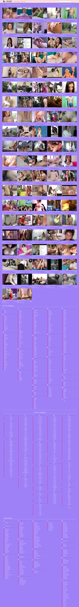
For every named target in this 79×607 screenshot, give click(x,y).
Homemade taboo (36, 541)
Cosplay (8, 80)
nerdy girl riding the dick (20, 19)
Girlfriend (35, 343)
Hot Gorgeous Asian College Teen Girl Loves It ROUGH (54, 78)
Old (49, 350)
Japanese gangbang (37, 565)
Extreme (25, 486)
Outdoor (50, 355)
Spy (69, 446)
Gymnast (40, 463)
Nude (24, 110)
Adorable (4, 287)
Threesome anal (65, 595)
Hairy (34, 360)
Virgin (64, 384)
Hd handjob (35, 533)
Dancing (25, 458)
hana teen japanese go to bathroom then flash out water (69, 300)
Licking (35, 406)
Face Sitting (35, 310)
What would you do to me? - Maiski (21, 300)
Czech (20, 347)
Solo (64, 332)
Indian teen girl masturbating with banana (52, 226)
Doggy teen (21, 549)
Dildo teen (20, 545)
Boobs (66, 110)
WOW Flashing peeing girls (35, 152)
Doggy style (21, 548)
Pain (49, 358)
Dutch (20, 368)
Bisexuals (5, 351)
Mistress (50, 322)
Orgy (54, 460)
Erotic (20, 375)
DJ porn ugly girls (19, 93)
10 (63, 4)
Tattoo (69, 463)
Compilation (19, 95)
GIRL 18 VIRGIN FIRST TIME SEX (66, 196)
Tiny (64, 363)
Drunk (26, 473)
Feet (40, 420)
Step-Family (35, 312)
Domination (20, 364)
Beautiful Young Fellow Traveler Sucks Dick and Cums (54, 93)
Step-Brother (11, 470)
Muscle (50, 332)
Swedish (65, 351)
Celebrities (20, 317)
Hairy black (35, 522)
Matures (50, 315)
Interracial (35, 382)
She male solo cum (66, 568)
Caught (53, 21)
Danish (20, 353)
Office (55, 455)
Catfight (20, 316)
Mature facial (65, 526)
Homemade (53, 36)
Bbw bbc (6, 558)
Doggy (26, 468)
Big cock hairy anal (7, 569)
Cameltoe (20, 311)
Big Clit (8, 36)
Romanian (54, 500)
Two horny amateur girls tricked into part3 (67, 137)
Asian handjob (7, 545)
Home (15, 1)
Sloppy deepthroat (65, 571)
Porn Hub (45, 109)
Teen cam (64, 588)
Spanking (65, 336)
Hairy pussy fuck (36, 527)
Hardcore (39, 110)
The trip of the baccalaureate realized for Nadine (23, 270)
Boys (38, 169)
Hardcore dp (36, 531)
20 (70, 4)
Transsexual (65, 369)
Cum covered (21, 536)
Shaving (65, 317)
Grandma (35, 349)
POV (49, 377)
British (5, 362)
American (21, 21)
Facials (35, 311)
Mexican (50, 317)
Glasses (40, 453)
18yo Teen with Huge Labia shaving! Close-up (53, 255)
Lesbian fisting (51, 525)
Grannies (40, 458)
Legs (34, 404)
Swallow (69, 456)
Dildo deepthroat (21, 544)
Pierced (50, 372)
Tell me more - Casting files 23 (36, 285)
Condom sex (21, 332)
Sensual (65, 315)
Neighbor (50, 338)
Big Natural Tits (67, 80)
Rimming (50, 391)
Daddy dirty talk (21, 540)
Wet (64, 392)
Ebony (20, 371)
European (22, 95)
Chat (19, 320)
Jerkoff (35, 389)
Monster (50, 327)
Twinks (69, 478)
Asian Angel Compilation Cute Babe (52, 196)
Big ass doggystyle (7, 567)
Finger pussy (21, 569)
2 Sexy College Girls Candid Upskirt (22, 152)
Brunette (24, 36)
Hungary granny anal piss (37, 546)
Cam (19, 310)
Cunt (25, 451)
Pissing (50, 373)
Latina (40, 509)
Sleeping (65, 327)
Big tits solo (6, 573)
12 (64, 4)
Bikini (5, 350)
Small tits (69, 435)
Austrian (70, 184)
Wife (64, 395)
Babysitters (5, 335)
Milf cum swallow (65, 531)
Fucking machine (36, 332)
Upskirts (69, 485)
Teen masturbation (65, 594)
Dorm (39, 228)
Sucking (65, 348)
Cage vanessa (21, 522)
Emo (7, 302)
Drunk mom (21, 553)
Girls (50, 36)
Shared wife (65, 567)
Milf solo (64, 532)
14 (66, 4)
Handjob (35, 361)
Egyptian (20, 372)
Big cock (51, 21)
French (55, 110)
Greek (35, 353)
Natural (55, 443)
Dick (22, 287)
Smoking (69, 436)
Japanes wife (36, 562)
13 (65, 4)
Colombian (68, 95)
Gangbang (35, 338)
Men (49, 316)
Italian (35, 383)
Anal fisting (6, 535)
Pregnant (50, 378)
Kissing (35, 392)
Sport (64, 338)
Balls (5, 336)
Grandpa (35, 350)
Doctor (20, 360)
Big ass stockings (7, 568)
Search (74, 1)
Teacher (65, 358)
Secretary (69, 420)
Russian (50, 396)
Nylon (49, 345)
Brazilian (5, 361)
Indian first (35, 550)
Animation (5, 319)
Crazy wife (20, 533)
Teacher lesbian (65, 584)
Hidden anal (35, 536)
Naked (55, 442)
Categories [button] (18, 1)
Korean (40, 501)
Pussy (49, 383)
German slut (21, 579)
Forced (40, 435)
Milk (49, 321)
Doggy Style (51, 154)
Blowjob (68, 36)
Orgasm (50, 352)
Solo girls (64, 572)
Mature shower (65, 527)
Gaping (35, 339)
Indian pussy (36, 554)
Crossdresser (21, 337)
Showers (65, 320)
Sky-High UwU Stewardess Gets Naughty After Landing (10, 78)
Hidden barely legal (37, 537)
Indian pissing (36, 553)
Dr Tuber (45, 183)
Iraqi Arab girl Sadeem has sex (66, 285)
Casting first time (21, 527)
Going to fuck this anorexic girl (21, 226)
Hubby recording (36, 543)
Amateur (4, 21)
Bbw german (7, 559)
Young (69, 507)
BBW (5, 340)
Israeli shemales (36, 558)
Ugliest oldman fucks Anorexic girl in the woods (9, 137)
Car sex (20, 312)
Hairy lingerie (36, 525)
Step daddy (64, 576)
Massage (50, 311)
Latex (34, 400)
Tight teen (64, 600)
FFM (40, 425)
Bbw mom (6, 562)
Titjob (64, 364)
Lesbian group (51, 526)
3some (5, 311)
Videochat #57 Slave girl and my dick (22, 48)
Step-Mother (55, 436)
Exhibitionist (25, 485)
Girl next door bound (22, 580)
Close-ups (10, 95)
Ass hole (5, 327)
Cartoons (25, 420)
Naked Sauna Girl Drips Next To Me (66, 211)
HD (51, 36)
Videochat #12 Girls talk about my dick (52, 270)
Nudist (55, 448)
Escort (20, 376)
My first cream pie (65, 537)
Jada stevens (36, 561)
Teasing (65, 359)
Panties (50, 362)
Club (19, 327)
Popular (22, 1)
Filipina (35, 320)
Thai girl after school (5, 48)
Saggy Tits (65, 310)
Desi (67, 21)
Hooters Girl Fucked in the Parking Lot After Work (9, 255)
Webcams (67, 154)
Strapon (69, 451)
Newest (24, 1)
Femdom (35, 316)
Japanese (35, 386)
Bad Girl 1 (48, 152)
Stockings (65, 343)
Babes (38, 36)
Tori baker (64, 605)
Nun (49, 343)
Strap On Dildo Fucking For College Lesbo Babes (23, 211)
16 (67, 4)
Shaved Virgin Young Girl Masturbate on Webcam (68, 122)
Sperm (64, 337)
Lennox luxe (50, 522)
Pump (49, 382)
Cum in (20, 537)
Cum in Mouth (21, 342)
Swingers (65, 352)
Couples (8, 154)
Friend (35, 331)
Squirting (65, 342)
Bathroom (5, 339)
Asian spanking (7, 546)
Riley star (64, 559)
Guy (34, 355)
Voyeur (69, 492)
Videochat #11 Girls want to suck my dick (22, 285)
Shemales (69, 425)
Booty (11, 465)
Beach (11, 449)
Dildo (6, 302)
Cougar (20, 333)
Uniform (65, 377)
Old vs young (65, 545)
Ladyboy (35, 399)
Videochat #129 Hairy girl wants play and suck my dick (39, 255)
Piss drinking (65, 549)
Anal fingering (7, 534)
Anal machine (7, 536)
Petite (55, 477)
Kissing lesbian (36, 572)
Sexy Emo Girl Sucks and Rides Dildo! (7, 300)
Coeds (38, 243)
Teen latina (64, 593)
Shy (64, 321)
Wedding (65, 391)
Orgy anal (64, 546)
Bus (35, 110)
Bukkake (5, 367)
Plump (50, 374)
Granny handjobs (21, 584)
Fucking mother (21, 573)
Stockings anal (65, 578)
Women (65, 396)
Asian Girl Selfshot (64, 226)
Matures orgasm (65, 528)
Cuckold (26, 446)
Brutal (5, 366)
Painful (50, 359)
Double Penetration (22, 365)
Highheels (35, 367)
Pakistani (54, 467)
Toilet (69, 473)
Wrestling (65, 397)
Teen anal (64, 585)
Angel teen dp (7, 540)
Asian (6, 21)
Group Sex (24, 243)
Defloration (20, 358)
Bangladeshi (11, 444)
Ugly (64, 376)
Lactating (35, 398)
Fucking (24, 228)
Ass (37, 80)
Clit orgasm (21, 532)
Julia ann (35, 567)
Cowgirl (23, 80)
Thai (69, 468)
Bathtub (34, 243)
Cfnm (21, 287)
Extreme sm (21, 557)
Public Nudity (55, 487)
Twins (69, 479)
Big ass (70, 80)
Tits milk (64, 604)
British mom (6, 577)
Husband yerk (36, 547)
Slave (64, 326)
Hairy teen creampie (37, 528)
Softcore (65, 331)
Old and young (51, 351)
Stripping (65, 346)
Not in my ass (65, 540)
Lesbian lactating (51, 527)
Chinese (20, 322)
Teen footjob (65, 590)
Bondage (5, 357)
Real (49, 386)
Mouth (50, 331)
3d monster (6, 522)
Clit (37, 302)
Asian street (6, 547)
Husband (35, 376)
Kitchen (35, 393)
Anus (7, 184)
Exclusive (39, 95)
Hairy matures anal (37, 526)
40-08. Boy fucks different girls (51, 285)
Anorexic (19, 228)
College (65, 21)
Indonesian (40, 487)
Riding (50, 390)
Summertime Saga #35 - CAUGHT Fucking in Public (69, 78)
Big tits (19, 80)
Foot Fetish (35, 326)
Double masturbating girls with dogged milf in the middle (69, 270)
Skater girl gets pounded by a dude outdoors (23, 196)
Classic (36, 95)
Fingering (4, 228)
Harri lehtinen (36, 532)
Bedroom (53, 169)
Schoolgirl (65, 312)
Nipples (50, 339)
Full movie (20, 574)
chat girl (18, 255)
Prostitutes (50, 379)
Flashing (53, 110)
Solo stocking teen (65, 573)
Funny (24, 95)
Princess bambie (65, 553)
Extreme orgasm (21, 556)
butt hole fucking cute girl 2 (35, 211)
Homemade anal (36, 538)
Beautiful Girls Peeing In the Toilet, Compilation (53, 137)
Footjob (35, 327)
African (11, 422)
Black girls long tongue (8, 574)
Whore (69, 500)
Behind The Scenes (53, 302)
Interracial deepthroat (37, 555)
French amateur (21, 572)
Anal (38, 21)
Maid (49, 310)
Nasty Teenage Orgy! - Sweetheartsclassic (38, 93)
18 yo (19, 21)
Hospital (35, 371)
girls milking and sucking (50, 48)
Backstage (49, 302)
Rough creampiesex (66, 560)
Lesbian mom (50, 528)
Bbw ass (6, 557)
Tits (64, 365)
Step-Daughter (21, 354)
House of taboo (36, 542)
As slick (6, 542)
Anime (11, 427)
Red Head (50, 389)
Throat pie (64, 599)
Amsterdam (7, 243)
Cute (37, 95)
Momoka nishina (65, 536)
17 (68, 4)
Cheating (20, 321)
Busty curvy (6, 578)
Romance (50, 392)
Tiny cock (64, 601)
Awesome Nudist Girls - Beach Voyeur (37, 137)
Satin (64, 311)
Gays (34, 340)
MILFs (50, 320)
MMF (54, 430)
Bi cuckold (6, 564)
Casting (38, 287)
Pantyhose (50, 363)
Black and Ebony (50, 110)
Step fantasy (65, 577)
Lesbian (35, 405)
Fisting (53, 154)
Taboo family (65, 583)
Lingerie (40, 514)
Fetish (35, 317)
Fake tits (20, 563)
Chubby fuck (21, 528)
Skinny (69, 430)
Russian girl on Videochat (6, 63)
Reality (55, 494)
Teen (65, 154)
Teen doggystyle (65, 589)
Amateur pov (7, 530)
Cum (9, 110)
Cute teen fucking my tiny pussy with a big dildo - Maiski (39, 270)
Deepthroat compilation (22, 543)
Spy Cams (65, 341)
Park (49, 364)
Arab (67, 287)
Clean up (20, 531)
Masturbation (55, 420)
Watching (65, 389)
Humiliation (35, 375)
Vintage (65, 383)
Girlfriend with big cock (22, 581)
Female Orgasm (36, 315)
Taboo (64, 355)
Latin (40, 508)
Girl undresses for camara (65, 152)
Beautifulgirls (52, 80)
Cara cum (20, 526)
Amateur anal (7, 529)
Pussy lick (64, 554)
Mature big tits (65, 525)
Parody (55, 472)
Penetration (50, 369)
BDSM (5, 341)
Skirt (64, 325)
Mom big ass (65, 533)
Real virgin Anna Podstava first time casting (38, 63)
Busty (5, 370)
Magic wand (65, 522)
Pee (49, 368)
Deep (20, 355)
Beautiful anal (7, 563)
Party (49, 367)
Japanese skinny (36, 566)
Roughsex (50, 395)
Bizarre (5, 352)
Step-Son (65, 333)
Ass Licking (39, 80)
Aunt (11, 437)
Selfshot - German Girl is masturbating (7, 226)
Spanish (69, 441)
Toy (64, 368)
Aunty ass (6, 552)
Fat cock (20, 564)
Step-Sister (65, 322)
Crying (20, 338)
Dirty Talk (69, 21)
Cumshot (20, 343)
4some (5, 312)
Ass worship (6, 550)
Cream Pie (8, 21)
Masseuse (50, 312)
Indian (35, 379)
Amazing (21, 36)
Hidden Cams (52, 287)
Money (50, 326)
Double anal (21, 550)
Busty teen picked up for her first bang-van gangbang (54, 122)
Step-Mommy (51, 325)
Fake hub (20, 562)
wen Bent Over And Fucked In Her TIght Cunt (38, 122)
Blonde (23, 21)
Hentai (35, 365)
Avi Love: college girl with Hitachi (21, 63)
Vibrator (65, 382)
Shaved (65, 316)
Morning (55, 435)
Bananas (51, 228)
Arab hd (6, 541)
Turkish (65, 370)
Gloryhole (35, 348)
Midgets (55, 425)
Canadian (69, 302)
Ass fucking (11, 432)
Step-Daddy (20, 350)
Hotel (40, 480)
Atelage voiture (7, 551)
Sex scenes (64, 566)
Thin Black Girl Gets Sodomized (7, 196)
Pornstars (54, 482)
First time (35, 322)
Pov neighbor (65, 552)
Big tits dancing (7, 572)
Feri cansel (21, 568)
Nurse (49, 344)
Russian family (65, 561)
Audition (34, 287)
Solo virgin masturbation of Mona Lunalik (52, 63)
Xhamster (15, 20)
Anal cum (6, 531)
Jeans (40, 494)
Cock (8, 287)
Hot (34, 372)
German (7, 228)
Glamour (35, 345)
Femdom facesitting (22, 567)
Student (65, 347)
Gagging (40, 443)
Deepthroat (37, 228)
